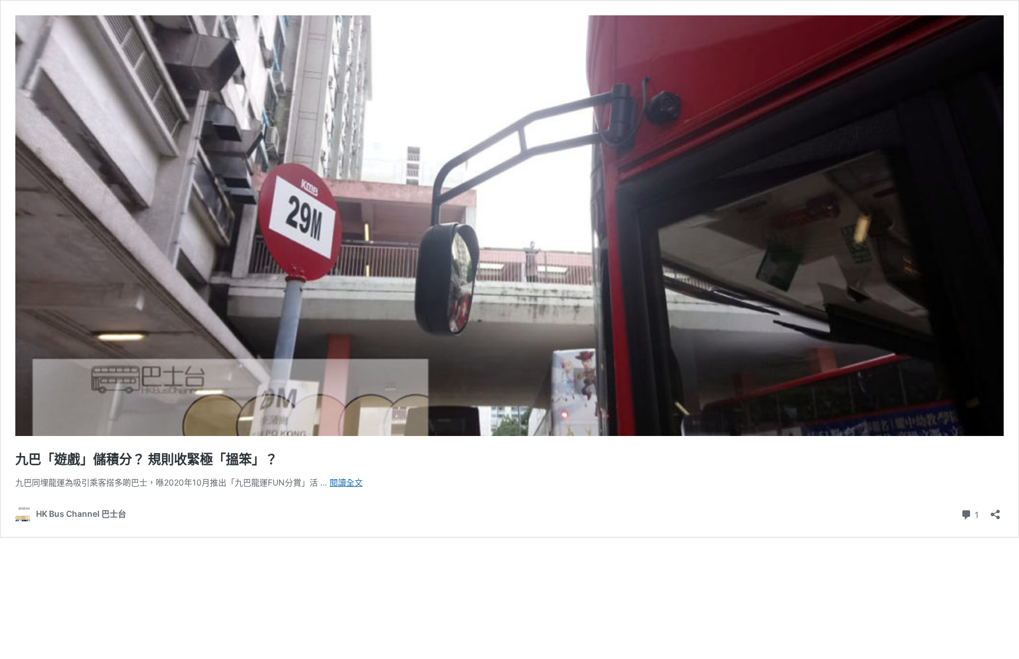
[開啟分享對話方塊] (995, 510)
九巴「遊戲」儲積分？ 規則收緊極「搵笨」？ (146, 459)
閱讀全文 (346, 482)
